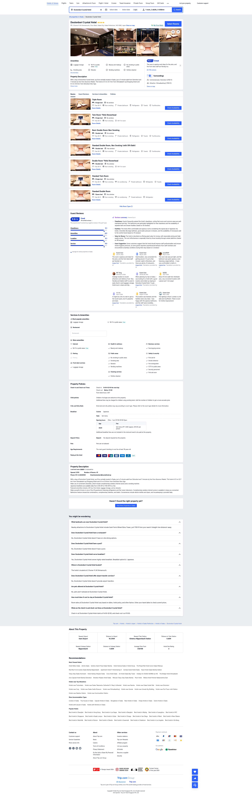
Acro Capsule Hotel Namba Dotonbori (80, 678)
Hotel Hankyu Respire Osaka (96, 674)
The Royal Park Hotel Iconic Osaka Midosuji (150, 666)
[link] (185, 3)
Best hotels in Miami (155, 716)
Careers (95, 743)
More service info (74, 743)
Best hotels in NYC (171, 712)
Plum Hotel (138, 678)
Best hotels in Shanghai (76, 712)
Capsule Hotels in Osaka (102, 701)
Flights (64, 3)
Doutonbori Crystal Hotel (83, 22)
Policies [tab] (113, 94)
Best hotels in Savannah (121, 720)
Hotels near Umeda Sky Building (144, 689)
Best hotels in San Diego (140, 716)
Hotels (122, 623)
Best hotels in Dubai (110, 716)
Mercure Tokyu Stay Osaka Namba (123, 678)
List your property (122, 746)
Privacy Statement (98, 749)
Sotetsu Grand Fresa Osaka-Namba (101, 666)
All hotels (120, 749)
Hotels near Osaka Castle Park (145, 685)
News (94, 739)
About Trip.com (97, 736)
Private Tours (138, 3)
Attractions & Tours (89, 3)
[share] (195, 778)
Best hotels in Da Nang (172, 720)
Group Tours (150, 3)
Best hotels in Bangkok (125, 712)
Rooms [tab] (72, 94)
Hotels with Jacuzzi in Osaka (77, 705)
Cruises (113, 3)
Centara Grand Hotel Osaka (131, 670)
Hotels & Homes (52, 3)
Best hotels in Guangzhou (156, 712)
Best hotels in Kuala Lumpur (93, 716)
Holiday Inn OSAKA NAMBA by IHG (147, 674)
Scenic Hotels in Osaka (160, 701)
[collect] (195, 772)
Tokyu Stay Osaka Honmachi (77, 674)
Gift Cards (160, 3)
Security (119, 756)
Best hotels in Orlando (106, 720)
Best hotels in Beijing (140, 712)
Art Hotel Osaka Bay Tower (127, 674)
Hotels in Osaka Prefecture (145, 623)
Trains (71, 3)
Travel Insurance (125, 3)
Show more (73, 86)
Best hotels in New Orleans (171, 716)
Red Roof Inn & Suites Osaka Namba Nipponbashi (84, 670)
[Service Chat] (195, 785)
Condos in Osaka (74, 701)
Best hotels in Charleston (138, 720)
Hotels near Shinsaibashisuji (111, 689)
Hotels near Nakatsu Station (77, 693)
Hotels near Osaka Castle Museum (91, 689)
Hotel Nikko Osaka (74, 666)
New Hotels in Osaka (130, 701)
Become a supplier (122, 752)
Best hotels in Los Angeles (155, 720)
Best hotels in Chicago (124, 716)
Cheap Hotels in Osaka (145, 701)
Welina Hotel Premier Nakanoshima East (155, 678)
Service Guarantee (74, 739)
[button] (168, 3)
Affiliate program (122, 743)
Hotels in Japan (130, 623)
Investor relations (122, 736)
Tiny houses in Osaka (86, 701)
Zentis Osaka (85, 666)
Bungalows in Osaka (117, 701)
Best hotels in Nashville (76, 720)
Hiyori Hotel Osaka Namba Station (151, 670)
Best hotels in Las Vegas (109, 712)
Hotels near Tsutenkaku (76, 685)
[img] (92, 42)
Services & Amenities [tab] (99, 94)
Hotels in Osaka (160, 623)
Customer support (74, 736)
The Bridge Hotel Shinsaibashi (168, 674)
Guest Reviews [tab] (84, 94)
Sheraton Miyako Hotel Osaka (102, 678)
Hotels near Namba (129, 685)
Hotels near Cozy (74, 689)
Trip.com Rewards (122, 739)
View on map (151, 86)
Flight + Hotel (103, 3)
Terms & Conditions (99, 746)
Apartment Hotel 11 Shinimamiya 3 (111, 670)
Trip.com (115, 623)
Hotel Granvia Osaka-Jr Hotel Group (124, 666)
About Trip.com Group (99, 758)
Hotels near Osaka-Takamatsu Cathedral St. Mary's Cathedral (103, 685)
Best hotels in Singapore (76, 716)
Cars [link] (77, 3)
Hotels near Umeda (127, 689)
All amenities (74, 72)
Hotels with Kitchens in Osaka (96, 705)
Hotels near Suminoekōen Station (98, 693)
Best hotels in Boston (91, 720)
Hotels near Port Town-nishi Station (166, 689)
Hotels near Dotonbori (162, 685)
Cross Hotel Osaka (111, 674)
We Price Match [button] (158, 25)
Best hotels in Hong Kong (93, 712)
